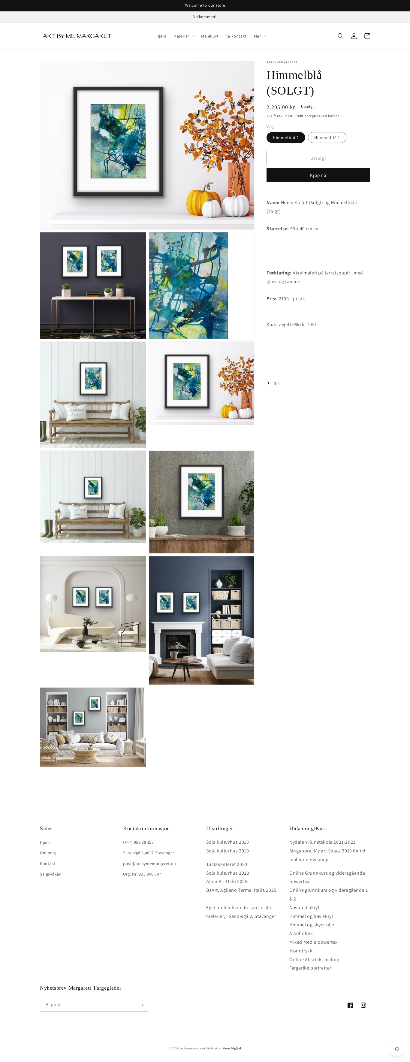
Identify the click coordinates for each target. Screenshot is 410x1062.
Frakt (299, 115)
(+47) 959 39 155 (138, 842)
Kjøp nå (318, 175)
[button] (183, 36)
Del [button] (276, 383)
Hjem (45, 842)
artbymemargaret (192, 1048)
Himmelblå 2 (286, 137)
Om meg (48, 852)
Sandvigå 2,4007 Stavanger (148, 852)
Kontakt (48, 863)
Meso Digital (231, 1048)
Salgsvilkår (50, 874)
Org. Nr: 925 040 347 (142, 874)
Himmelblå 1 (327, 137)
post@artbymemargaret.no (149, 863)
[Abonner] (141, 1005)
